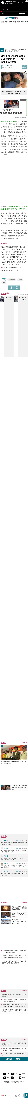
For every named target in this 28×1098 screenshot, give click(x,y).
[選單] (1, 17)
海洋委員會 (5, 121)
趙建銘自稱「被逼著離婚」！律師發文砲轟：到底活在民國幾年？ (8, 298)
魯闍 (6, 66)
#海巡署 (20, 279)
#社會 (3, 279)
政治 (2, 22)
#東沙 (3, 282)
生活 (22, 22)
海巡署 (13, 121)
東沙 (18, 124)
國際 (6, 22)
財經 (10, 22)
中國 (18, 22)
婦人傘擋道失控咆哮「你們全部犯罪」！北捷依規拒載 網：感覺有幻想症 (22, 298)
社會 (14, 22)
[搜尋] (26, 17)
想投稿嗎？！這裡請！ (14, 1059)
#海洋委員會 (11, 279)
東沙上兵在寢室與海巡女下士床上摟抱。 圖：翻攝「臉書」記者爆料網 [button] (14, 92)
